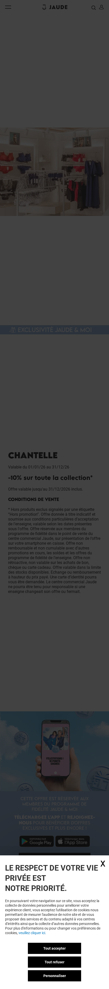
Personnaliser (54, 976)
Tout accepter (54, 948)
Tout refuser (54, 962)
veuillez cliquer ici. (32, 933)
